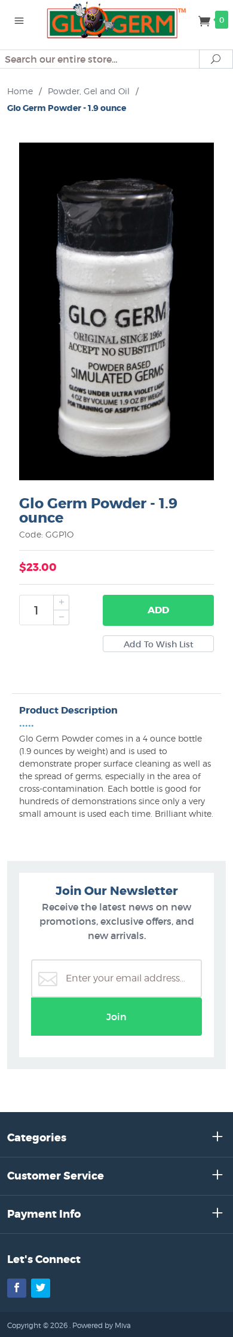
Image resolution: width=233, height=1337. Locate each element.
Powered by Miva (101, 1325)
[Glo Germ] (116, 19)
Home (20, 91)
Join (116, 1017)
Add (158, 610)
